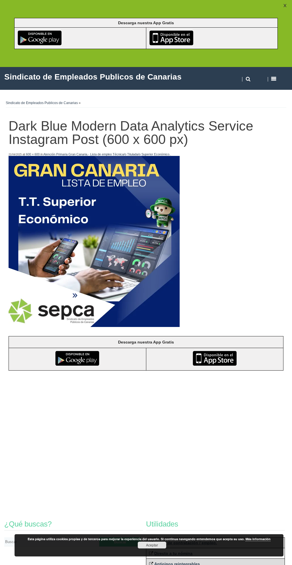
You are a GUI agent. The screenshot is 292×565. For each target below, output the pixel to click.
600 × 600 (33, 154)
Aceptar (152, 544)
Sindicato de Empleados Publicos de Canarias (42, 103)
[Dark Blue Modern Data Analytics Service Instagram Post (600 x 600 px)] (94, 325)
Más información (258, 539)
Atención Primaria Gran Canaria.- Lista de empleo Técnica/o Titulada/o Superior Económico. (106, 154)
